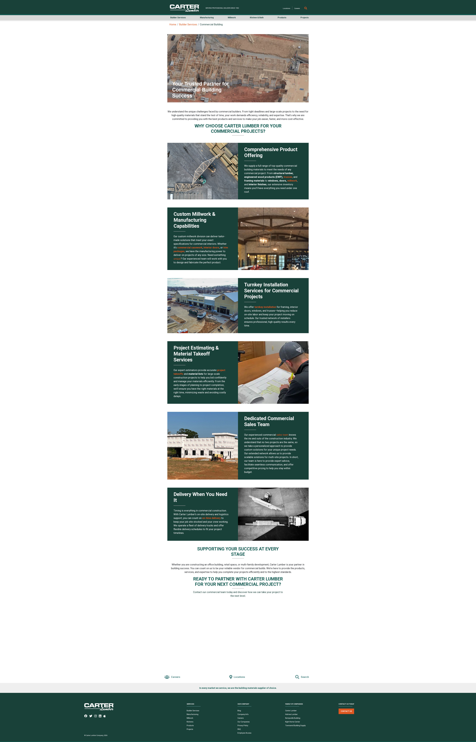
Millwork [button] (232, 17)
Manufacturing (192, 714)
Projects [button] (304, 17)
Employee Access (244, 733)
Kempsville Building (292, 718)
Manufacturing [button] (207, 17)
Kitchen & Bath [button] (257, 17)
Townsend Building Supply (295, 725)
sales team (282, 434)
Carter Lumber (291, 711)
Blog (239, 711)
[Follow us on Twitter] (91, 715)
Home (172, 24)
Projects (190, 729)
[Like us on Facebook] (86, 715)
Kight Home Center (292, 722)
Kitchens (190, 722)
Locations (286, 8)
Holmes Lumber (291, 714)
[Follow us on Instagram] (96, 715)
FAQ (239, 729)
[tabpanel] (238, 68)
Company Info (243, 714)
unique (177, 258)
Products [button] (282, 17)
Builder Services (188, 24)
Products (190, 725)
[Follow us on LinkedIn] (101, 715)
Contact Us (346, 711)
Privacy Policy (243, 725)
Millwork (190, 718)
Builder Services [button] (178, 17)
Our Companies (244, 722)
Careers (297, 8)
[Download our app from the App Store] (105, 715)
